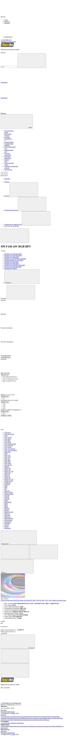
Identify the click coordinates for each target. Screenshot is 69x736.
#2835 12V (7, 470)
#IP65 (6, 504)
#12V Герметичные (10, 444)
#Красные (7, 517)
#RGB (6, 507)
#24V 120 (7, 455)
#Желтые (7, 513)
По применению (6, 355)
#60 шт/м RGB (8, 494)
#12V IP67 (7, 440)
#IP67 (6, 505)
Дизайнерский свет (26, 718)
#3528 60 (7, 484)
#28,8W (6, 466)
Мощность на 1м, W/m (8, 395)
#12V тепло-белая (9, 449)
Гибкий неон (6, 160)
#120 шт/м (7, 432)
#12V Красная (8, 445)
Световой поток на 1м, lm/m (9, 400)
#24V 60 (6, 458)
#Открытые (7, 521)
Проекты (7, 23)
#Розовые (7, 523)
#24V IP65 (7, 460)
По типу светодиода (7, 342)
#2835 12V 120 (8, 471)
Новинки (7, 178)
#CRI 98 (6, 499)
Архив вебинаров (21, 726)
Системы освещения (7, 154)
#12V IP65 (7, 439)
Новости (7, 21)
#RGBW (6, 508)
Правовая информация (8, 712)
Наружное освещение (7, 157)
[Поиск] (32, 60)
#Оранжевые (8, 520)
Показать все (5, 543)
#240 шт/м (7, 452)
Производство (8, 723)
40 (4, 414)
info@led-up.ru (16, 703)
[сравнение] (15, 656)
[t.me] (14, 701)
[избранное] (15, 670)
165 (4, 404)
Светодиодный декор (10, 720)
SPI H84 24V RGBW (10, 268)
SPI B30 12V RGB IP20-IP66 (13, 254)
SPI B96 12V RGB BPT (11, 262)
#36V (6, 486)
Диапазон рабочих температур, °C (11, 410)
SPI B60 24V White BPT (11, 263)
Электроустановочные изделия (26, 720)
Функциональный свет (13, 718)
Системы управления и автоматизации (38, 716)
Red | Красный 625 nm (10, 377)
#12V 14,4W (8, 437)
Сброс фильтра (5, 357)
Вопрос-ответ (35, 726)
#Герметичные (8, 512)
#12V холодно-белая (10, 450)
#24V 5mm (7, 457)
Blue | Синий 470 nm (9, 381)
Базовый (3, 314)
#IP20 (6, 500)
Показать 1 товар (6, 415)
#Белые (6, 510)
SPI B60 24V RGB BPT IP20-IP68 (14, 265)
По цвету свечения (7, 328)
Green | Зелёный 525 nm (10, 379)
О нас (6, 20)
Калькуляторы (44, 726)
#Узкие (6, 526)
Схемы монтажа (53, 726)
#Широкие (7, 528)
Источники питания (7, 134)
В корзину (31, 648)
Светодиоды (8, 169)
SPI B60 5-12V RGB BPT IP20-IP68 (15, 259)
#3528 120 (7, 478)
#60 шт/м (7, 491)
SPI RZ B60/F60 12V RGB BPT (13, 260)
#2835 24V (7, 473)
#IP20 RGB (7, 502)
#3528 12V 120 (8, 479)
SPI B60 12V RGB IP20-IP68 (13, 255)
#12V (6, 436)
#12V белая (7, 447)
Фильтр (3, 572)
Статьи (29, 726)
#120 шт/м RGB (9, 434)
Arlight (13, 713)
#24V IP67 (7, 461)
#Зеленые (7, 515)
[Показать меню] (24, 190)
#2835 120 (7, 468)
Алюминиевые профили (8, 144)
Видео (8, 726)
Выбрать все (4, 374)
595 (4, 408)
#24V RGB (7, 463)
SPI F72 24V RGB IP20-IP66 (12, 267)
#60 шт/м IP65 (8, 492)
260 (4, 406)
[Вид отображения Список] (43, 552)
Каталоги (3, 726)
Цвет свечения (5, 373)
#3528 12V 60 (8, 481)
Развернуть (8, 282)
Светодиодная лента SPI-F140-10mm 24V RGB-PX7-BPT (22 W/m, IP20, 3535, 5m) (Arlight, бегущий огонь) (33, 600)
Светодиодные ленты (7, 716)
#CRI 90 (6, 496)
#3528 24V (7, 483)
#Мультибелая (8, 518)
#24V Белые (8, 465)
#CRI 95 (6, 497)
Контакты (13, 41)
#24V (6, 453)
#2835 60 (7, 474)
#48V (6, 487)
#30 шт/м (7, 476)
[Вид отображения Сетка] (15, 552)
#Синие (6, 525)
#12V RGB (7, 442)
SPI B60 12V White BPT (11, 257)
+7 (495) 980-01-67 (6, 703)
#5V (5, 489)
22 (4, 398)
